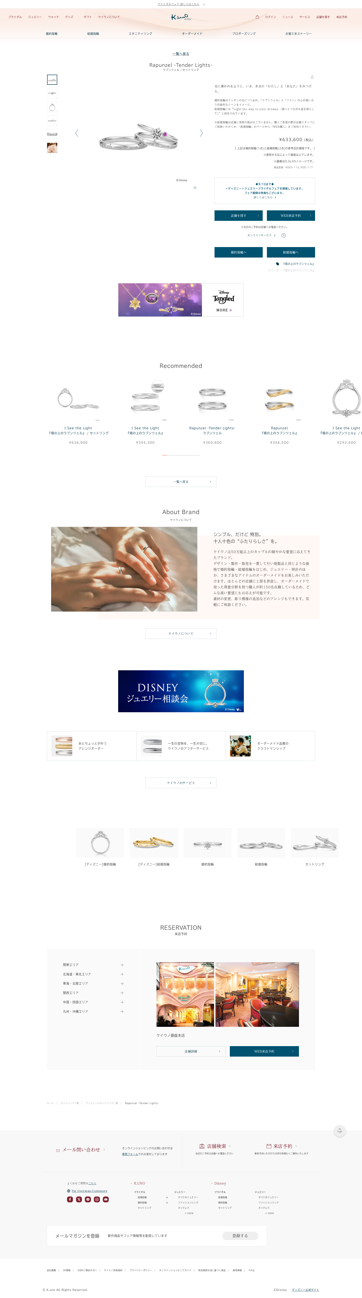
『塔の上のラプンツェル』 (298, 264)
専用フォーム (130, 1154)
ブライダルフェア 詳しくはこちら (178, 4)
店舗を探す (323, 17)
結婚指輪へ (291, 252)
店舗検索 (216, 1146)
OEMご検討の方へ (87, 1270)
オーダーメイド (192, 33)
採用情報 (237, 1270)
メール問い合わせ (81, 1149)
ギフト (88, 17)
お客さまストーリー (299, 33)
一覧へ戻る (181, 53)
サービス (305, 17)
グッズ (69, 17)
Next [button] (201, 133)
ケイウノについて (109, 17)
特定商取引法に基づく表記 (212, 1270)
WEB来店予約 (291, 215)
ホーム (50, 1103)
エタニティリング (140, 33)
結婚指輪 (93, 33)
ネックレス (183, 1208)
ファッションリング (188, 1203)
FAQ (252, 1270)
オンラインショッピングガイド (175, 1270)
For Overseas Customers (89, 1191)
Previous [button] (76, 133)
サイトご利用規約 (113, 1270)
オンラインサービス (259, 235)
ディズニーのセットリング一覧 (102, 1103)
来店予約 (341, 17)
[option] (139, 133)
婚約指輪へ (239, 252)
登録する (240, 1236)
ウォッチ (53, 17)
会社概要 (51, 1270)
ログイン (270, 17)
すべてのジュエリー (188, 1197)
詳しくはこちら (263, 197)
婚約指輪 (52, 33)
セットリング (144, 1208)
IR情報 (67, 1270)
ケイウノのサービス (181, 782)
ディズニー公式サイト (305, 1290)
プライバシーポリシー (141, 1270)
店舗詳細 (191, 1051)
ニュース (287, 17)
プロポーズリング (244, 33)
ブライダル (15, 17)
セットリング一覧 (70, 1103)
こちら (92, 1183)
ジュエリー (35, 17)
